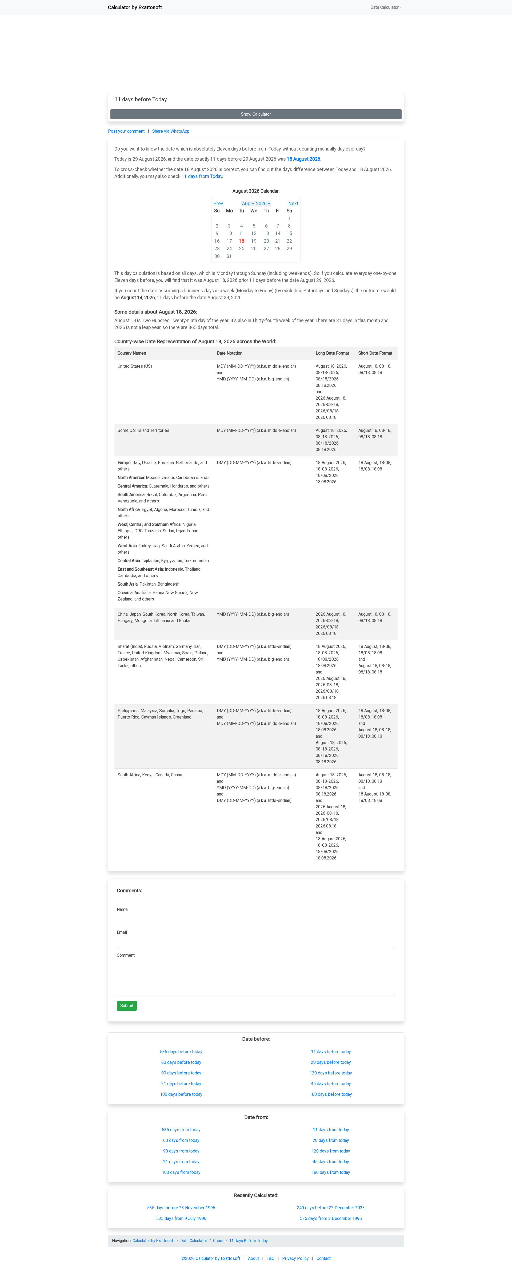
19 (254, 241)
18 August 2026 (303, 159)
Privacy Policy (296, 1258)
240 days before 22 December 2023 (331, 1207)
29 (289, 248)
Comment (126, 955)
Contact (324, 1258)
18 (241, 241)
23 (217, 248)
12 (254, 233)
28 (278, 248)
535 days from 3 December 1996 (331, 1218)
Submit (126, 1005)
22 (289, 241)
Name (122, 909)
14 (278, 233)
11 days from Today (202, 176)
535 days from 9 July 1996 (181, 1218)
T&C (271, 1258)
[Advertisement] (256, 56)
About (254, 1258)
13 (266, 233)
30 (217, 256)
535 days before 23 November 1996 (181, 1207)
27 (266, 248)
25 (241, 248)
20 (266, 241)
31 (229, 256)
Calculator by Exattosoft (135, 7)
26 (254, 248)
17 (229, 241)
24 (229, 248)
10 (229, 233)
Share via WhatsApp (171, 131)
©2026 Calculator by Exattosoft (211, 1258)
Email (122, 932)
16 (217, 241)
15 (289, 233)
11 (241, 233)
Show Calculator (256, 114)
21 (278, 241)
